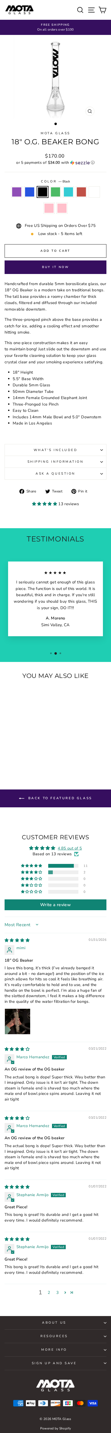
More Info (54, 1349)
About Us (54, 1322)
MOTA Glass (55, 133)
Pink (49, 208)
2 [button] (49, 1292)
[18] (8, 752)
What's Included (56, 450)
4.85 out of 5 (70, 848)
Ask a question (55, 473)
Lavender (16, 192)
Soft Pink (62, 208)
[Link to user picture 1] (17, 1021)
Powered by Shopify (55, 1428)
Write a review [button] (55, 905)
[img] (17, 940)
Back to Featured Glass (59, 798)
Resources (54, 1336)
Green (55, 192)
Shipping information (55, 461)
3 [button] (57, 1292)
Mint (68, 192)
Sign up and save (54, 1363)
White (94, 192)
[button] (55, 162)
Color (55, 181)
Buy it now (55, 267)
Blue (29, 192)
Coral (81, 192)
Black (42, 192)
